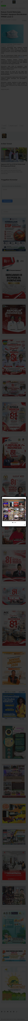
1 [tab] (12, 522)
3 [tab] (15, 522)
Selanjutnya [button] (24, 510)
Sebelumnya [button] (4, 510)
